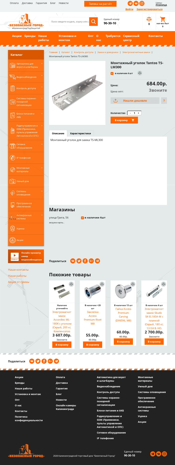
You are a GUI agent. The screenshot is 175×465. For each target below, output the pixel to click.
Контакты (156, 36)
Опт (90, 36)
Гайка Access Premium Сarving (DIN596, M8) (123, 314)
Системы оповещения (152, 392)
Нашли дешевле (135, 100)
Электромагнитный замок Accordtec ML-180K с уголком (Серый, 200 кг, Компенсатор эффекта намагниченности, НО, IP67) (61, 321)
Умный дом (145, 386)
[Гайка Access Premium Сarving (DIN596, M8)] (123, 291)
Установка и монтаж (67, 38)
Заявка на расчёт (100, 4)
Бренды (30, 36)
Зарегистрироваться (150, 9)
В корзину (121, 120)
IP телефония (105, 438)
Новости (64, 3)
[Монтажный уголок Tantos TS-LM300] (77, 92)
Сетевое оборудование (111, 432)
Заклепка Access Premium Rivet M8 (92, 317)
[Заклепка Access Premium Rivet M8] (92, 291)
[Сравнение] (139, 73)
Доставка (27, 3)
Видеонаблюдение (108, 386)
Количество (118, 113)
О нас (98, 38)
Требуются (113, 36)
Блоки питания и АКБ (110, 410)
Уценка (142, 416)
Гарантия (41, 3)
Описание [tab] (58, 133)
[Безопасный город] (26, 20)
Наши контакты (18, 270)
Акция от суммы (18, 282)
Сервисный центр (131, 38)
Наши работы (43, 38)
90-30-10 (110, 23)
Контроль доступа (108, 392)
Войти (129, 9)
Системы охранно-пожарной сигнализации (108, 401)
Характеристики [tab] (80, 133)
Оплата (14, 3)
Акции (17, 36)
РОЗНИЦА (161, 5)
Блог (53, 3)
